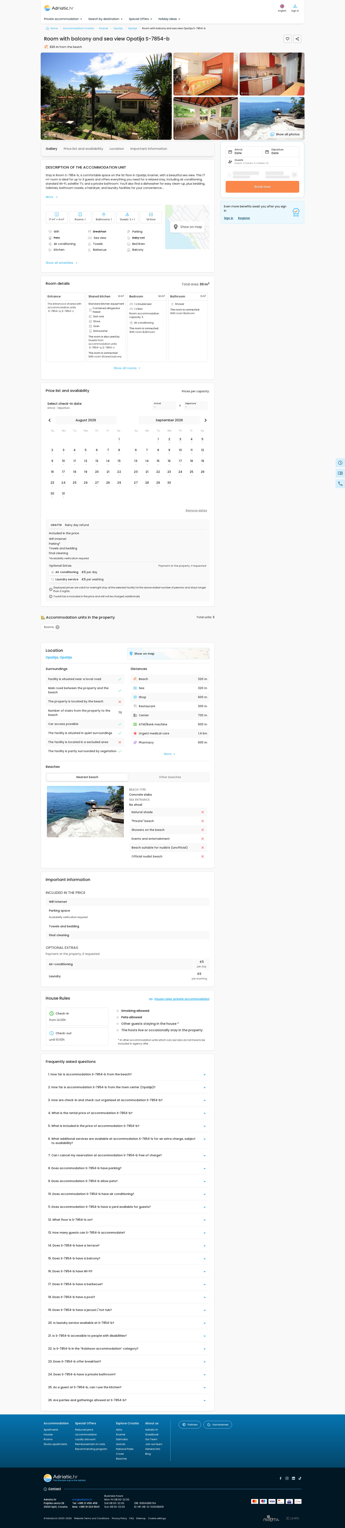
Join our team (153, 1444)
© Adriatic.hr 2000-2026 (58, 1518)
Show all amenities (59, 263)
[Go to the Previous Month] (50, 420)
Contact (54, 1489)
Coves (120, 1454)
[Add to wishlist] (288, 39)
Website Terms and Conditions (91, 1518)
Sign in (228, 218)
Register (244, 218)
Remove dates (196, 510)
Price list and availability (83, 148)
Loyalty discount (85, 1439)
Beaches (121, 1458)
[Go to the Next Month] (204, 420)
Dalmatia (122, 1439)
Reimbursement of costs (90, 1444)
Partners (193, 1424)
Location (117, 148)
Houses (48, 1434)
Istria (119, 1429)
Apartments (51, 1429)
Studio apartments (55, 1444)
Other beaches (170, 777)
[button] (106, 96)
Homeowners (220, 1424)
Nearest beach (87, 777)
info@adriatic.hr (82, 1499)
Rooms (48, 1439)
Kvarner (120, 1434)
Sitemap (141, 1518)
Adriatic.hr (151, 1429)
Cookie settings (157, 1518)
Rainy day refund (77, 525)
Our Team (151, 1439)
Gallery (51, 148)
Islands (120, 1444)
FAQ (131, 1518)
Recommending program (91, 1449)
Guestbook (152, 1434)
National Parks (125, 1449)
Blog (148, 1454)
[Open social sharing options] (297, 39)
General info (152, 1449)
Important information (148, 148)
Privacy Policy (119, 1518)
